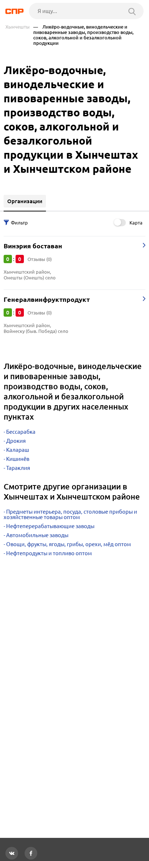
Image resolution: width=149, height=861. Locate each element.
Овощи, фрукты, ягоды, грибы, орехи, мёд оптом (68, 544)
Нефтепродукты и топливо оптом (49, 553)
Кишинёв (17, 459)
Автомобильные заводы (37, 535)
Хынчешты (17, 27)
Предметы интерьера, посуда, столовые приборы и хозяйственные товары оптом (70, 514)
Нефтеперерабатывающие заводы (50, 526)
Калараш (17, 450)
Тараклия (18, 468)
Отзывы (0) (39, 259)
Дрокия (16, 441)
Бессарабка (20, 431)
